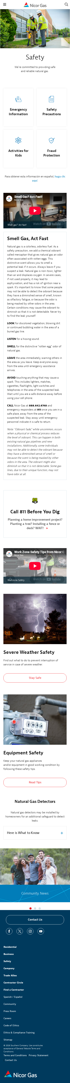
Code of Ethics (11, 1025)
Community (10, 1004)
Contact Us (35, 919)
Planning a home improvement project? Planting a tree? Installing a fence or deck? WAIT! (35, 524)
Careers (7, 1018)
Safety (7, 961)
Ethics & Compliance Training (19, 1032)
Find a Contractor (14, 989)
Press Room (10, 1011)
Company (9, 968)
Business (9, 954)
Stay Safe (35, 678)
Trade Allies (10, 975)
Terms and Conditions (15, 1055)
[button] (30, 908)
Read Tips (35, 782)
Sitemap (8, 1039)
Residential (10, 947)
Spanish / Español (13, 996)
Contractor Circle (13, 982)
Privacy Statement (38, 1055)
